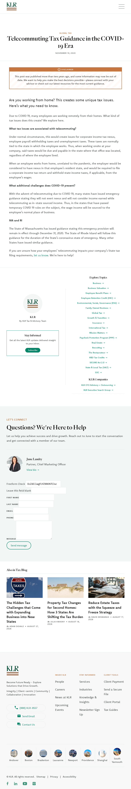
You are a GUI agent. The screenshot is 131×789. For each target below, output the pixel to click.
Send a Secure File (113, 692)
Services (84, 681)
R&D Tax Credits (97, 357)
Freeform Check (16, 483)
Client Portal (112, 702)
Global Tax (97, 313)
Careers (60, 689)
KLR (33, 317)
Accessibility (69, 776)
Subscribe (32, 350)
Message (11, 539)
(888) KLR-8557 (28, 708)
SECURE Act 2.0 (97, 362)
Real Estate (97, 342)
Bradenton (43, 760)
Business (97, 283)
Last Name (12, 504)
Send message (19, 545)
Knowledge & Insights (88, 699)
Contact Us (28, 724)
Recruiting (97, 347)
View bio (31, 469)
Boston (29, 760)
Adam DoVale (17, 626)
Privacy (54, 776)
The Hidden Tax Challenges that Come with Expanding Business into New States (23, 612)
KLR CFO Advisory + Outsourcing (97, 385)
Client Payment (114, 681)
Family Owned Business (97, 308)
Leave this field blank (19, 490)
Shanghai (102, 760)
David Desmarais (100, 617)
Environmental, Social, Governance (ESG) (97, 303)
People (59, 681)
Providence (88, 760)
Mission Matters (97, 332)
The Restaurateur (97, 352)
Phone (10, 517)
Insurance (97, 322)
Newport (73, 760)
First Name (13, 497)
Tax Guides (111, 710)
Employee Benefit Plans (97, 293)
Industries (85, 689)
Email (10, 511)
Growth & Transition (97, 318)
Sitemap (40, 776)
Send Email (28, 716)
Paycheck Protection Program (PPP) (97, 337)
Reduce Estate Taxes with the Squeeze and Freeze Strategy (104, 607)
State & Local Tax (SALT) (97, 367)
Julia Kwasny (57, 621)
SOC (97, 372)
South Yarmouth (117, 760)
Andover (13, 760)
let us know (41, 255)
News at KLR (63, 697)
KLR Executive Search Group (97, 390)
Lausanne (58, 760)
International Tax (97, 327)
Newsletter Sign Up (89, 712)
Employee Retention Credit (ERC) (97, 298)
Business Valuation (97, 288)
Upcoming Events (61, 707)
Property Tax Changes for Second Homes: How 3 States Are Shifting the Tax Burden (65, 610)
